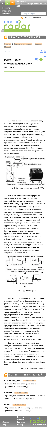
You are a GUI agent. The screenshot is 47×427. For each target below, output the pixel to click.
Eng (4, 425)
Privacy (20, 425)
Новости (6, 8)
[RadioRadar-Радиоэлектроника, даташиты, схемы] (2, 2)
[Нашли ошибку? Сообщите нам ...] (41, 51)
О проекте (6, 11)
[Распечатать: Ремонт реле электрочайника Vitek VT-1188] (45, 51)
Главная (7, 44)
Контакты (6, 14)
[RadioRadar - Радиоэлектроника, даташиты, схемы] (15, 24)
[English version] (12, 2)
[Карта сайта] (7, 2)
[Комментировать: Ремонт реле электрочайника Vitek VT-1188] (36, 59)
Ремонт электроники (23, 44)
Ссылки (20, 420)
